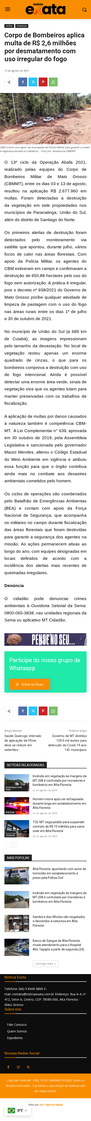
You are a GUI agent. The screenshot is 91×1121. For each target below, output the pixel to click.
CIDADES (10, 835)
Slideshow (22, 25)
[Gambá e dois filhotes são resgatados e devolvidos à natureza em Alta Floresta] (16, 923)
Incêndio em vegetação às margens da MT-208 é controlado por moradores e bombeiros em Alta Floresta (60, 780)
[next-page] (14, 844)
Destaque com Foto (14, 788)
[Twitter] (32, 82)
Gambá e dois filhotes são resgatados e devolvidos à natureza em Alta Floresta (59, 921)
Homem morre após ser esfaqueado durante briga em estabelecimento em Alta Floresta (59, 803)
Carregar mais (44, 963)
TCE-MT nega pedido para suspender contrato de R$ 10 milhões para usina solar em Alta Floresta (59, 826)
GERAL (9, 25)
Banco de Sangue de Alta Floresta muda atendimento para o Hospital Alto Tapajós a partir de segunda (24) (58, 945)
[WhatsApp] (53, 82)
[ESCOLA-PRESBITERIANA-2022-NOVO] (45, 639)
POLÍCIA (10, 812)
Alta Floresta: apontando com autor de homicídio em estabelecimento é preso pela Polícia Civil (59, 873)
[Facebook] (22, 82)
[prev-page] (7, 844)
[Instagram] (18, 1067)
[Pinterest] (43, 82)
